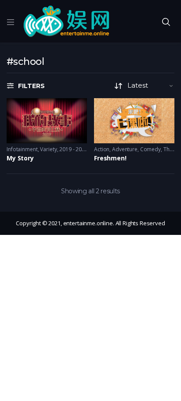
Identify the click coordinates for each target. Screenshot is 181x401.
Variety (48, 149)
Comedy (150, 149)
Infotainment (22, 149)
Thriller (172, 149)
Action (101, 149)
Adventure (125, 149)
